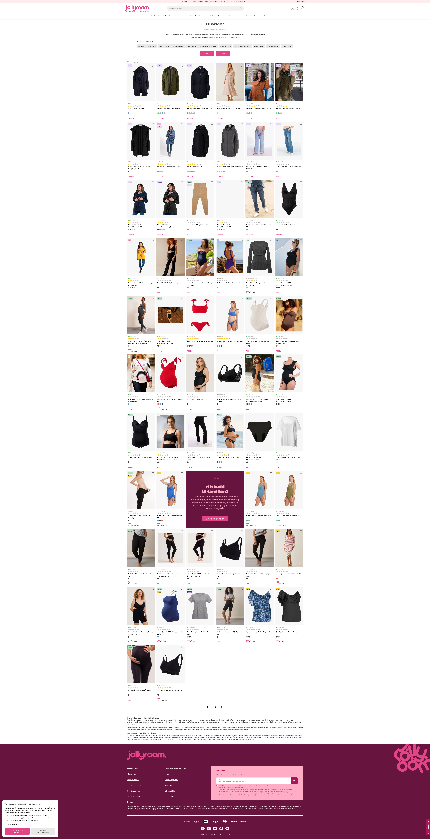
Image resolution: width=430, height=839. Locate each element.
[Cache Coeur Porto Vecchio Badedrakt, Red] (158, 404)
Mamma (206, 29)
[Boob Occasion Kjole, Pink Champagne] (217, 113)
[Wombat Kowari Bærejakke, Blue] (128, 113)
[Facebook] (203, 828)
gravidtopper (134, 737)
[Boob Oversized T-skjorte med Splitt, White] (277, 462)
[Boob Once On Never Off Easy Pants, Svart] (128, 578)
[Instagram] (209, 828)
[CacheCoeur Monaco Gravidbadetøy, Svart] (128, 462)
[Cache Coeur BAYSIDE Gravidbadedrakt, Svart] (158, 346)
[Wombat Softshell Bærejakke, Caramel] (247, 113)
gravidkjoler (274, 735)
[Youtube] (215, 828)
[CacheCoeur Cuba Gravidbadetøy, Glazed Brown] (277, 346)
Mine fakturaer (133, 780)
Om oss (130, 802)
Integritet (169, 785)
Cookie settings (133, 791)
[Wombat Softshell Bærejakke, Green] (251, 113)
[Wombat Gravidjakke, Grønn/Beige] (158, 113)
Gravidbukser (164, 46)
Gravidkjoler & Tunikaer (208, 46)
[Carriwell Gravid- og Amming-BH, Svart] (158, 695)
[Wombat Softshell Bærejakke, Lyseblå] (249, 113)
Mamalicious (131, 739)
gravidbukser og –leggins (294, 735)
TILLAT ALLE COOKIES (17, 831)
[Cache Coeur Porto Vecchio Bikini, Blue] (192, 346)
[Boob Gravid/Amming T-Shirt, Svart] (190, 636)
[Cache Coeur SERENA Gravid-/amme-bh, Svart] (217, 404)
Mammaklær (214, 29)
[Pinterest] (227, 828)
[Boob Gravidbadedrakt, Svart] (277, 229)
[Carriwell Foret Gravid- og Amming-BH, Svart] (217, 578)
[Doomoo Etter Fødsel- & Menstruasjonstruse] (247, 462)
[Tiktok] (221, 828)
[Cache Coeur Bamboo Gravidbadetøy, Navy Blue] (188, 287)
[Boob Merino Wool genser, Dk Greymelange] (247, 287)
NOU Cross (297, 737)
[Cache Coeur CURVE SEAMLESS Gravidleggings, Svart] (188, 578)
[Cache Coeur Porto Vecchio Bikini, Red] (188, 346)
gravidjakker (145, 737)
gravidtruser (193, 728)
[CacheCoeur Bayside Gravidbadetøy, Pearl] (160, 346)
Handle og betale (171, 780)
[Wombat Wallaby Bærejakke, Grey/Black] (164, 113)
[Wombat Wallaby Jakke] (160, 113)
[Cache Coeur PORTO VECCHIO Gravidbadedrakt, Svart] (162, 404)
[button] (297, 8)
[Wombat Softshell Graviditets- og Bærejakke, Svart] (128, 171)
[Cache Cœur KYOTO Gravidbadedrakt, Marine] (158, 636)
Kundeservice (301, 1)
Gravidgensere (178, 46)
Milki (291, 737)
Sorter (223, 54)
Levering (168, 774)
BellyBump (140, 739)
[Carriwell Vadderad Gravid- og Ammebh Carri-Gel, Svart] (128, 636)
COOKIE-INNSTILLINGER (43, 831)
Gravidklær (222, 29)
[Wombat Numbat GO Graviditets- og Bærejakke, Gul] (132, 229)
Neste (221, 707)
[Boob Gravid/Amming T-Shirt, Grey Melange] (188, 636)
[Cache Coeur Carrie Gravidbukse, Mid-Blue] (247, 229)
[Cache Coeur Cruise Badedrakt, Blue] (247, 520)
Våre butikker (170, 791)
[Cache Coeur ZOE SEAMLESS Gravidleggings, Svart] (158, 578)
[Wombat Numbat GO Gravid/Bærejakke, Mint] (134, 229)
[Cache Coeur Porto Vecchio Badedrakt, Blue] (160, 404)
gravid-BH (203, 728)
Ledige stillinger (133, 796)
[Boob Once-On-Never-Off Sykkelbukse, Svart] (217, 636)
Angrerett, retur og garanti (176, 768)
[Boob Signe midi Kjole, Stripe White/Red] (277, 578)
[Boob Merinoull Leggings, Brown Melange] (188, 229)
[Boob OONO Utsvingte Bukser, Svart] (158, 287)
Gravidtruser (258, 46)
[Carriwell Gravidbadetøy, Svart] (188, 404)
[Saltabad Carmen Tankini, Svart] (249, 636)
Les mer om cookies (12, 824)
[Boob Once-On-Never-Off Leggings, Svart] (247, 578)
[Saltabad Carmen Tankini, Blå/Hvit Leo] (247, 636)
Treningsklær (287, 46)
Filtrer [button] (207, 54)
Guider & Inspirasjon (135, 785)
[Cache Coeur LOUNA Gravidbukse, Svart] (188, 462)
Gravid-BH (152, 46)
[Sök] (241, 8)
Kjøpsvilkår (131, 774)
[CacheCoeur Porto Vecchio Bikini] (190, 346)
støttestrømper (183, 728)
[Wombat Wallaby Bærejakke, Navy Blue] (162, 113)
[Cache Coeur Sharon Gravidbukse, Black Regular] (128, 520)
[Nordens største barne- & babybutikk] (137, 7)
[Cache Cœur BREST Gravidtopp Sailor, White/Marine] (128, 404)
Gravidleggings (225, 46)
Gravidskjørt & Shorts (242, 46)
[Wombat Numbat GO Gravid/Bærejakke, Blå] (128, 229)
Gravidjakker (191, 46)
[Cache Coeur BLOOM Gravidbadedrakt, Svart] (277, 287)
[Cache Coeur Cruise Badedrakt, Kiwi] (249, 520)
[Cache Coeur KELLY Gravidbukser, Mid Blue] (277, 171)
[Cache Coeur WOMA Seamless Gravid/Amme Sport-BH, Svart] (158, 462)
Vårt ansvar (169, 796)
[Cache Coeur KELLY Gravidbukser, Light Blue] (247, 171)
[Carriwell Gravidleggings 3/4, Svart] (128, 695)
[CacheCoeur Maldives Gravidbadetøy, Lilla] (217, 287)
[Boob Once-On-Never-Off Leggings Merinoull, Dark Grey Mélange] (128, 346)
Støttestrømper (273, 46)
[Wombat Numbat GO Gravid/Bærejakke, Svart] (130, 229)
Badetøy (141, 46)
